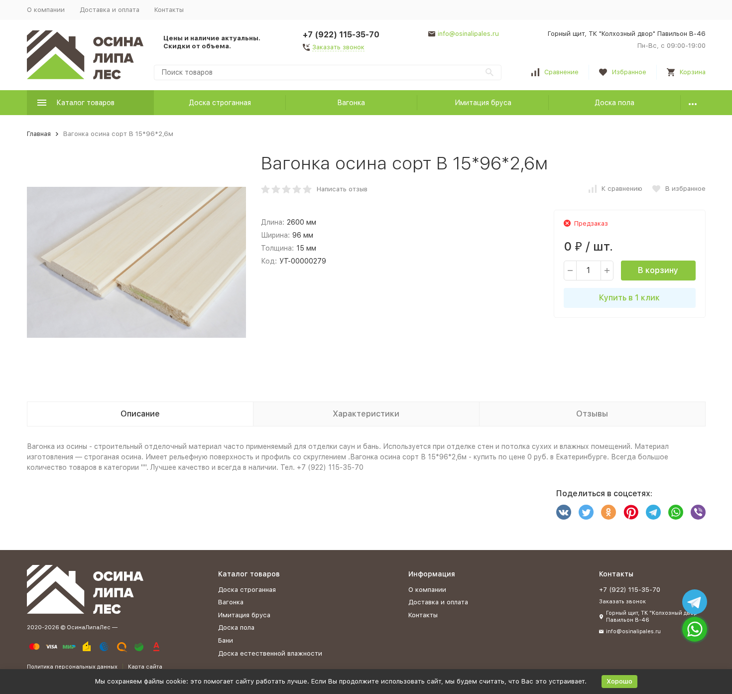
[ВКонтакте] (563, 512)
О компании (46, 9)
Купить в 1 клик (629, 297)
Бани (225, 640)
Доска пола (614, 103)
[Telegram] (653, 512)
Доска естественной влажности (270, 653)
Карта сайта (145, 667)
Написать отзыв (342, 189)
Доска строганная (220, 103)
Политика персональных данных (72, 667)
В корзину (658, 270)
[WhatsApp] (675, 512)
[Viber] (698, 512)
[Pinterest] (630, 512)
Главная (39, 134)
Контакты (169, 9)
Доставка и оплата (109, 9)
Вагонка (351, 103)
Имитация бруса (483, 103)
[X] (586, 512)
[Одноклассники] (608, 512)
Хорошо (619, 681)
